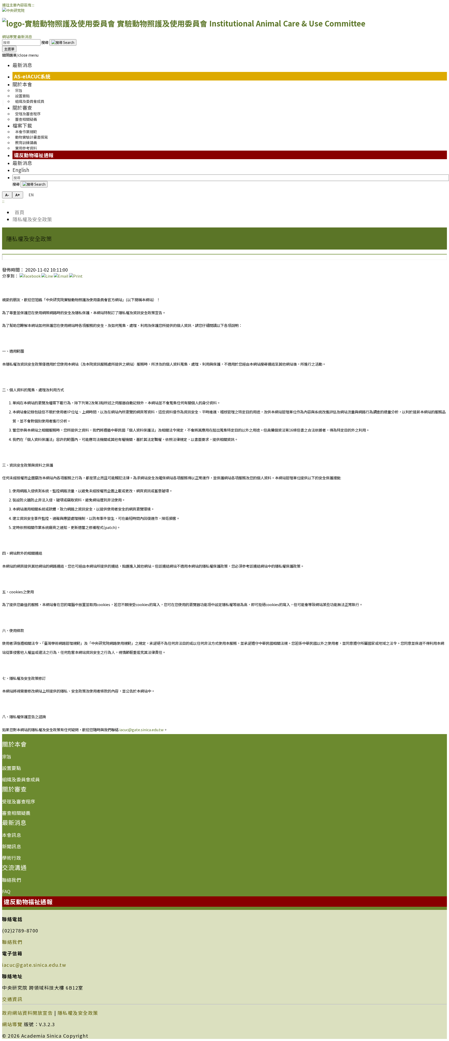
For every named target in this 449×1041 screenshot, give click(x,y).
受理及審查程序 (18, 801)
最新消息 (24, 36)
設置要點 (11, 767)
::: (33, 5)
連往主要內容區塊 (16, 5)
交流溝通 (14, 867)
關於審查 (22, 107)
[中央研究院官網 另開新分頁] (13, 10)
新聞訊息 (11, 846)
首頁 (18, 212)
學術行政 (11, 857)
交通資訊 (12, 999)
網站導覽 (9, 36)
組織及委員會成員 (29, 101)
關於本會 (22, 84)
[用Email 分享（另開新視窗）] (61, 276)
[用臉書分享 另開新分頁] (30, 276)
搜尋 (45, 42)
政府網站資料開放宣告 (27, 1012)
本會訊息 (11, 834)
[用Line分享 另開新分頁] (47, 276)
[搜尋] (62, 42)
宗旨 (6, 756)
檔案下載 (22, 125)
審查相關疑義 (26, 119)
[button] (20, 55)
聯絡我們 (11, 879)
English (20, 169)
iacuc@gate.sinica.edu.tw (141, 729)
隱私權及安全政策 (32, 219)
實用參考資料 (26, 148)
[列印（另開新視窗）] (76, 276)
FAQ (6, 891)
